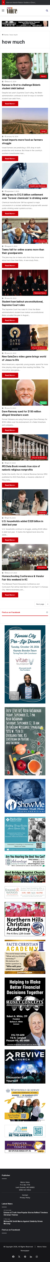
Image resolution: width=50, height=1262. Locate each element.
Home (5, 35)
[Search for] (47, 11)
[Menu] (3, 11)
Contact (25, 1195)
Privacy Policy (25, 1198)
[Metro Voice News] (11, 10)
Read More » (10, 104)
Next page (40, 604)
